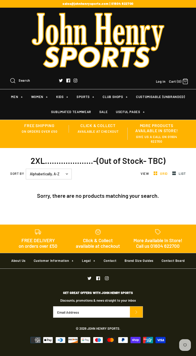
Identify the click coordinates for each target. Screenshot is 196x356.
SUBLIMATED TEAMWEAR (71, 112)
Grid (164, 173)
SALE (103, 112)
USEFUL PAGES (130, 112)
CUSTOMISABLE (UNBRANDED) (160, 97)
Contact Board (173, 261)
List (182, 173)
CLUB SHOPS (115, 97)
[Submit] (136, 311)
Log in (161, 81)
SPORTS (85, 97)
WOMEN (39, 97)
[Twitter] (61, 80)
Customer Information (54, 261)
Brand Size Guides (139, 261)
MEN (16, 97)
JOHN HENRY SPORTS (103, 328)
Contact (110, 261)
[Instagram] (75, 80)
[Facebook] (68, 80)
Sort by (17, 173)
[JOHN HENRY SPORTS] (98, 16)
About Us (18, 261)
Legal (88, 261)
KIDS (62, 97)
